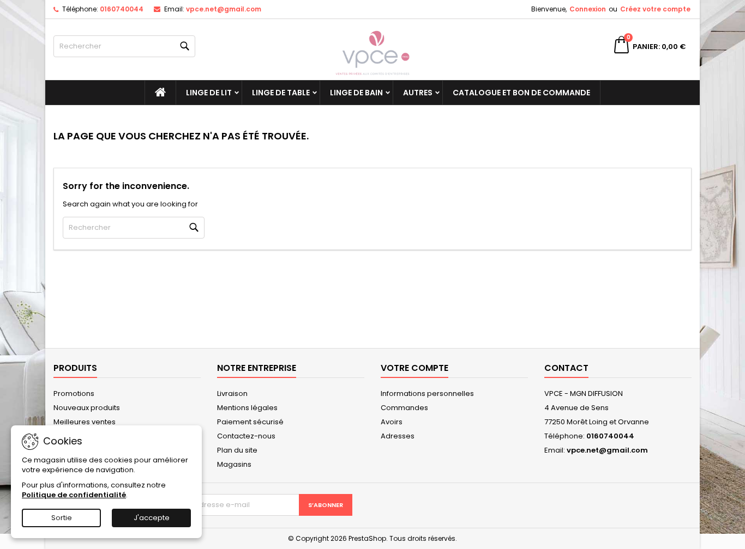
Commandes (404, 407)
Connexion (587, 9)
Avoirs (391, 422)
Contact (566, 368)
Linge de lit (209, 92)
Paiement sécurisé (250, 422)
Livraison (232, 393)
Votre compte (414, 368)
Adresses (397, 436)
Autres (417, 92)
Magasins (234, 464)
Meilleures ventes (84, 422)
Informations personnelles (427, 393)
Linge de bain (356, 92)
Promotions (73, 393)
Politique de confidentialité (74, 495)
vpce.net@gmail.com (223, 9)
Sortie (61, 518)
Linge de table (281, 92)
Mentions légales (247, 407)
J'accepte (152, 518)
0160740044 (121, 9)
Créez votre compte (655, 9)
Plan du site (237, 450)
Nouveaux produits (86, 407)
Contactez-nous (246, 436)
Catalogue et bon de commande (521, 92)
